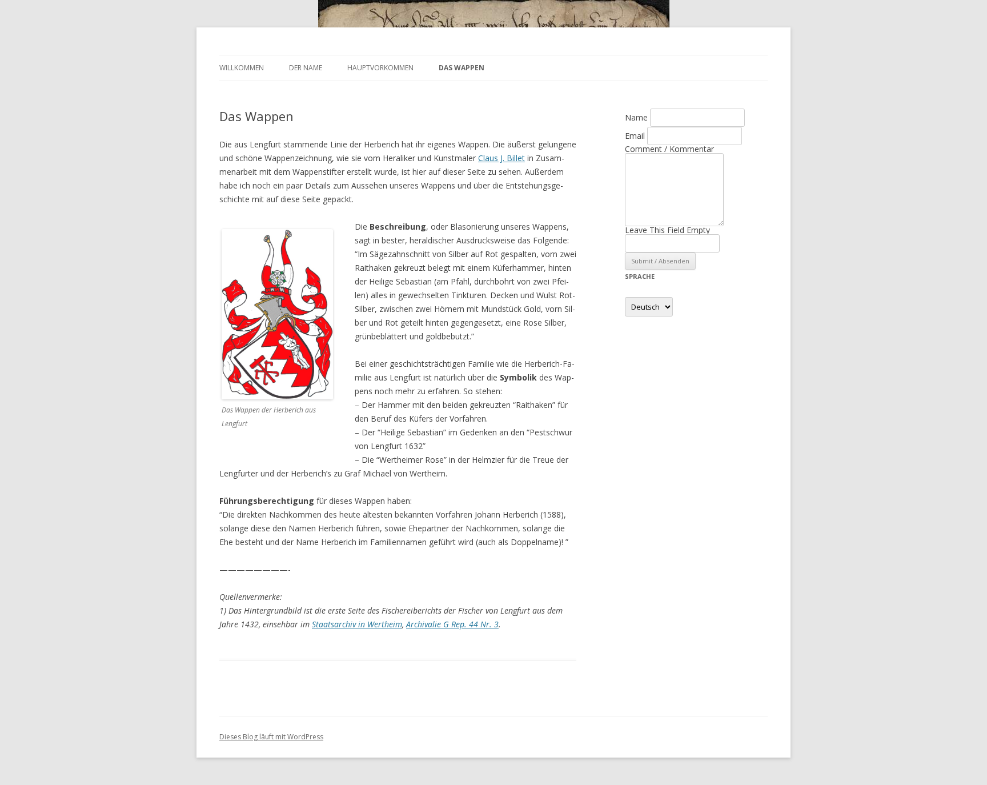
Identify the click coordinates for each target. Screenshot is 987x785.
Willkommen (241, 68)
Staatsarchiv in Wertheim (357, 624)
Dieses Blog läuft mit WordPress (271, 737)
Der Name (305, 68)
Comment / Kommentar (669, 148)
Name (636, 117)
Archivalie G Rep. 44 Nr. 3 (452, 624)
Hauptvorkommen (380, 68)
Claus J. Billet (501, 158)
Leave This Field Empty (667, 230)
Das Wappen (461, 68)
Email (635, 135)
